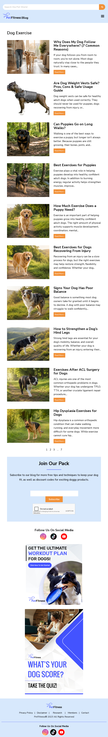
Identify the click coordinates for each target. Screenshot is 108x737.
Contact (85, 712)
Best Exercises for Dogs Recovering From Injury (73, 249)
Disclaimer (42, 712)
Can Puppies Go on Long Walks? (73, 126)
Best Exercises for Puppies (75, 165)
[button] (102, 16)
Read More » (59, 72)
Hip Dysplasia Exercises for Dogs (75, 413)
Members (72, 712)
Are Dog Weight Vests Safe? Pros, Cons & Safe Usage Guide (76, 87)
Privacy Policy (26, 712)
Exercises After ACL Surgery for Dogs (76, 371)
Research (57, 712)
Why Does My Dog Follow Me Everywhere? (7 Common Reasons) (77, 46)
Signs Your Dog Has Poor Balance (73, 290)
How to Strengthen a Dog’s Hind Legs (76, 331)
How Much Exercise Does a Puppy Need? (75, 208)
